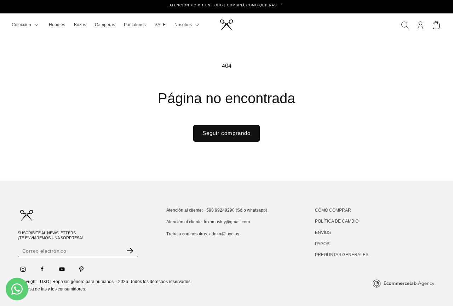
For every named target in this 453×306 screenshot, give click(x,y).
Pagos (322, 243)
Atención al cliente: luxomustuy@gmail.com (208, 221)
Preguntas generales (341, 254)
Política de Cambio (337, 221)
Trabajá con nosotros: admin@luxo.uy (202, 233)
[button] (25, 25)
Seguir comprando (226, 133)
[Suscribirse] (130, 251)
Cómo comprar (333, 210)
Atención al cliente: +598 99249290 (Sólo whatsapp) (216, 210)
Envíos (323, 232)
